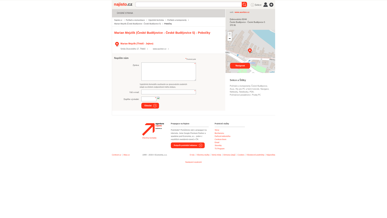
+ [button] (230, 34)
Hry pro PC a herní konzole (247, 89)
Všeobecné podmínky (255, 155)
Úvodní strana (125, 13)
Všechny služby (203, 155)
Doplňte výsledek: (131, 99)
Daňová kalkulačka (222, 136)
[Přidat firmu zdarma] (272, 4)
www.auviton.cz (159, 49)
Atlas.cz (126, 155)
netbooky (234, 92)
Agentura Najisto (153, 129)
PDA (252, 92)
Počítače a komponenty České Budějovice (248, 86)
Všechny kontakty (149, 138)
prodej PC (256, 95)
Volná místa (216, 155)
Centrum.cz (116, 155)
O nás (192, 155)
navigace (264, 89)
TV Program (219, 149)
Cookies (241, 155)
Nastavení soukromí (193, 162)
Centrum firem (220, 139)
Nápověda (271, 155)
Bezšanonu (219, 133)
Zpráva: (136, 65)
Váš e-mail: (134, 92)
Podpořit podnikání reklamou (185, 145)
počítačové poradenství (240, 95)
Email (217, 142)
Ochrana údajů (229, 155)
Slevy (217, 130)
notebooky (243, 92)
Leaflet (272, 72)
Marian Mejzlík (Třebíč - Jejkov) (136, 43)
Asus (232, 89)
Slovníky (218, 145)
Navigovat (240, 65)
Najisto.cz (124, 4)
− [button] (230, 38)
